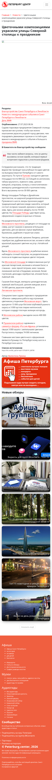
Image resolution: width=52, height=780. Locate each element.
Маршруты (11, 662)
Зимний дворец (13, 698)
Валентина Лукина (17, 356)
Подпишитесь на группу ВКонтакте (18, 735)
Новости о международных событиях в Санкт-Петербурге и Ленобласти (23, 116)
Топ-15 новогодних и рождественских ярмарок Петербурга (29, 585)
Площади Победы (20, 212)
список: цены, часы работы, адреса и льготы (23, 678)
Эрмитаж (10, 696)
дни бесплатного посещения (17, 680)
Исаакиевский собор (14, 701)
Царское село (12, 710)
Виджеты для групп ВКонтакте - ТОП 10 (28, 457)
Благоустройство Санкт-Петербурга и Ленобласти (25, 111)
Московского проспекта (13, 223)
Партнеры (6, 740)
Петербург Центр (19, 4)
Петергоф (10, 708)
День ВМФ (6, 120)
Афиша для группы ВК (37, 424)
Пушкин (10, 712)
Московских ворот (32, 301)
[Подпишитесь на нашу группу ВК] (38, 4)
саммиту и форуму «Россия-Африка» (19, 326)
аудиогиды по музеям (15, 683)
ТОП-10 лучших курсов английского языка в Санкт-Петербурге (26, 488)
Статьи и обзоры (13, 665)
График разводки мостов (16, 669)
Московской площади (15, 262)
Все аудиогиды (12, 691)
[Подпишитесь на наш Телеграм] (36, 4)
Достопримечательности (16, 667)
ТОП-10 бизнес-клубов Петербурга (31, 553)
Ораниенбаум (12, 715)
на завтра (10, 653)
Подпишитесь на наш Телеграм (17, 732)
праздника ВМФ (9, 142)
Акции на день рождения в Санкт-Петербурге (31, 617)
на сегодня (11, 651)
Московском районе (13, 315)
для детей (10, 656)
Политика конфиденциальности (14, 757)
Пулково (26, 175)
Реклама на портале (11, 743)
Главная (5, 15)
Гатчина (10, 717)
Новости (17, 15)
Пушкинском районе (13, 323)
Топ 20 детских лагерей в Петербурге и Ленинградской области (28, 520)
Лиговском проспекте (12, 290)
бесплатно (11, 658)
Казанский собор (13, 703)
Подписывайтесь (8, 762)
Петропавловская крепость (17, 694)
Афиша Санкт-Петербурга (16, 649)
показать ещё (27, 627)
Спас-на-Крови (12, 705)
